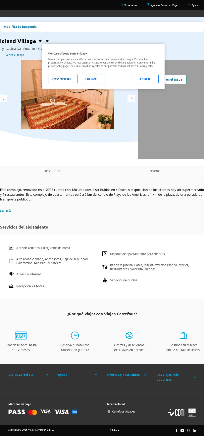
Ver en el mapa (15, 55)
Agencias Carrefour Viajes (164, 5)
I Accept (145, 78)
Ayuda (195, 5)
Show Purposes (61, 78)
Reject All (91, 78)
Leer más (5, 210)
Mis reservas (130, 5)
